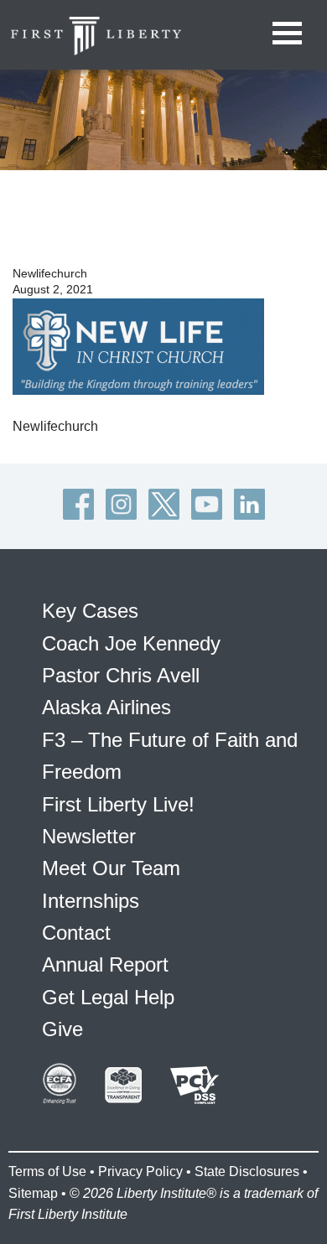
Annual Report (105, 964)
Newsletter (89, 836)
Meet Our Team (111, 868)
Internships (90, 900)
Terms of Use (47, 1171)
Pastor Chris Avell (121, 675)
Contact (76, 932)
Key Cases (90, 610)
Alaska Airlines (106, 707)
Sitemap (33, 1193)
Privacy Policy (140, 1171)
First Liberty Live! (118, 804)
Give (62, 1029)
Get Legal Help (108, 997)
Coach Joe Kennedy (131, 643)
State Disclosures (247, 1171)
